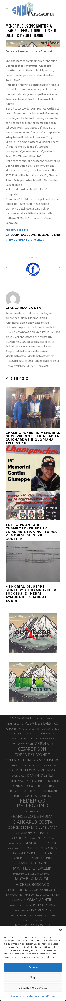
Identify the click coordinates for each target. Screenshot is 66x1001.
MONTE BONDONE (18, 890)
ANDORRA (11, 728)
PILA (51, 911)
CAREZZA (53, 739)
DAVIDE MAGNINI (17, 780)
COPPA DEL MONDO (32, 754)
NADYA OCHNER (14, 894)
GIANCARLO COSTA (33, 821)
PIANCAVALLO (18, 911)
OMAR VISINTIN (40, 900)
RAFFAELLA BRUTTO (45, 916)
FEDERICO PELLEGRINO (32, 803)
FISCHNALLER (32, 811)
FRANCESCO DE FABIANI (33, 816)
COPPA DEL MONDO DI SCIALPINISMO (32, 760)
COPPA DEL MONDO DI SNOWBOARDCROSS (33, 765)
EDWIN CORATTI (29, 791)
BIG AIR (52, 733)
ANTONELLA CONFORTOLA (32, 729)
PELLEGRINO (39, 905)
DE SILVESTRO (46, 785)
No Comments (19, 239)
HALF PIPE (41, 838)
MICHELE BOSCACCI (32, 884)
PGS (52, 905)
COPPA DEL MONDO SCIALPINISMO (32, 770)
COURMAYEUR (19, 776)
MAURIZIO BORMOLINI (40, 873)
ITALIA (50, 838)
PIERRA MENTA (37, 910)
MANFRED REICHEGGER (38, 853)
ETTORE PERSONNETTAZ (24, 796)
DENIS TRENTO (51, 781)
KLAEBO (31, 843)
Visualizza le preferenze (33, 987)
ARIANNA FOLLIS (18, 733)
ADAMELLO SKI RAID (45, 718)
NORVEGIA (18, 900)
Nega (33, 977)
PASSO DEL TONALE (20, 905)
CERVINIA (44, 743)
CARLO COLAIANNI (22, 744)
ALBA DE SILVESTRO (41, 723)
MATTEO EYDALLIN (32, 868)
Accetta (33, 967)
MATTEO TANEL (20, 874)
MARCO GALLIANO (42, 858)
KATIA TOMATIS (16, 843)
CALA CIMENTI (41, 739)
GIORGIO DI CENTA (21, 827)
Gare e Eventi (30, 235)
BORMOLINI (13, 738)
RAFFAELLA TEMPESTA (33, 920)
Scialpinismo (50, 235)
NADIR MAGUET (48, 890)
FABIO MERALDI (46, 796)
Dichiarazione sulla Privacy (41, 995)
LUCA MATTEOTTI (16, 848)
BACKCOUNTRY (38, 733)
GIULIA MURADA (46, 827)
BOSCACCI (27, 738)
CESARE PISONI (32, 749)
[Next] (50, 267)
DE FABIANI (36, 781)
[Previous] (15, 267)
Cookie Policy (18, 995)
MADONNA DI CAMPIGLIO (42, 848)
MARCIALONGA (22, 858)
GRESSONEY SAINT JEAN (23, 838)
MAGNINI (18, 853)
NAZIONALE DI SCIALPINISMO (42, 894)
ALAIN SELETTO (15, 723)
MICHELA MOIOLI (32, 878)
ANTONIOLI (53, 729)
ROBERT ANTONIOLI (32, 925)
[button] (60, 930)
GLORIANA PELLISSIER (32, 833)
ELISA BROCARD (49, 790)
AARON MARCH (21, 718)
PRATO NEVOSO (19, 915)
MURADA (34, 890)
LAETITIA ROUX (48, 843)
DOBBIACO (13, 791)
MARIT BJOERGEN (32, 863)
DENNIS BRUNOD (24, 785)
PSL (32, 915)
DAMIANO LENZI (40, 775)
